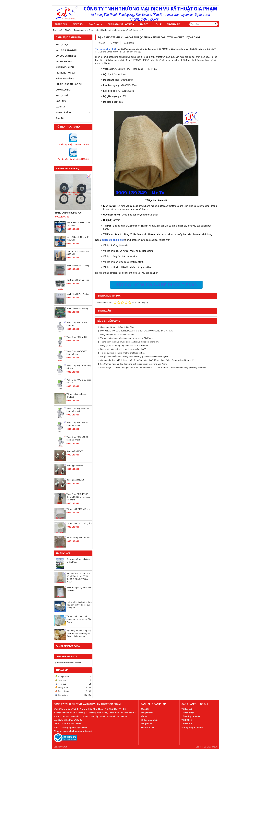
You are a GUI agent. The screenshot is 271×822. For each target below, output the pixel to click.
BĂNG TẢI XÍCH (63, 112)
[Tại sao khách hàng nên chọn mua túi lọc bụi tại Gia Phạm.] (60, 625)
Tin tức (144, 24)
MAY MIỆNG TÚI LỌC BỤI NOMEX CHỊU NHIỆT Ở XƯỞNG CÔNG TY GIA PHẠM (136, 331)
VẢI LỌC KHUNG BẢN (66, 50)
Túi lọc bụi (187, 709)
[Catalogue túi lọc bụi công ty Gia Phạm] (60, 568)
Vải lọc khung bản (149, 720)
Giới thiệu (78, 24)
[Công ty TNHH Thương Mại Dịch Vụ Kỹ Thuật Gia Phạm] (135, 20)
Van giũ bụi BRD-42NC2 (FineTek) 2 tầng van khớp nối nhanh (78, 497)
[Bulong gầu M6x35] (60, 460)
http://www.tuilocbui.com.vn (69, 663)
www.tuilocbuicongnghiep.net (77, 731)
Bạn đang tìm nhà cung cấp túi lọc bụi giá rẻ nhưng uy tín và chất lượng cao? (78, 633)
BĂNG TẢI (60, 107)
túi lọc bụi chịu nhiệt (113, 240)
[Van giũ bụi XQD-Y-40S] (60, 346)
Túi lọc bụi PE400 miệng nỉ (78, 509)
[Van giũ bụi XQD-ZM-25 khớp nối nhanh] (60, 432)
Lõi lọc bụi (187, 724)
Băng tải (145, 709)
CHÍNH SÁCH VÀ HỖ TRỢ (120, 24)
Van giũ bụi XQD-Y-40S (76, 337)
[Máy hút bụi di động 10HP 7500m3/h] (60, 232)
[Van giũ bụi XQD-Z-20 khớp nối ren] (60, 389)
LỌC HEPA (61, 101)
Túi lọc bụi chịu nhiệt (105, 49)
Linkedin (129, 43)
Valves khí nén (148, 727)
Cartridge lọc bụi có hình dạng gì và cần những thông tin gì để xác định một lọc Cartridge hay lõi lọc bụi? (147, 360)
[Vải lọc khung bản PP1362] (60, 547)
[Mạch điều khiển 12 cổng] (60, 289)
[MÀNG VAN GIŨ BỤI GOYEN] (73, 192)
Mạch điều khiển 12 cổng (77, 280)
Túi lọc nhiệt (188, 713)
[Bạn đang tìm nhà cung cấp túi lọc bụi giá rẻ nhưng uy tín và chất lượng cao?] (60, 640)
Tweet (115, 43)
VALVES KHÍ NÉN (64, 61)
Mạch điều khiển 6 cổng (77, 308)
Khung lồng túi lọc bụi (192, 727)
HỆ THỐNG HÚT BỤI (65, 73)
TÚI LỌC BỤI (62, 44)
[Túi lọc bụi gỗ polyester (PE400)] (60, 403)
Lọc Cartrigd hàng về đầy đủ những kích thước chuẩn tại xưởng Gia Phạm (133, 364)
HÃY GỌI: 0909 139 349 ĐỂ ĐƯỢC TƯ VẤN (156, 285)
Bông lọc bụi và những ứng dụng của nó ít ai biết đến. (124, 345)
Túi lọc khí (62, 95)
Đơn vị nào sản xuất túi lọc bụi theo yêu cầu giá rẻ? (123, 349)
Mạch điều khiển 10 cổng (77, 265)
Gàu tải (144, 716)
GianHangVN (212, 747)
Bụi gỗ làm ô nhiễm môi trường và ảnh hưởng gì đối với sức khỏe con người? (134, 356)
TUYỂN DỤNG (173, 24)
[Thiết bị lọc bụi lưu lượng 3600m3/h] (60, 260)
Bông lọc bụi (147, 724)
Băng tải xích (147, 713)
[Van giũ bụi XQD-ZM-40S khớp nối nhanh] (60, 417)
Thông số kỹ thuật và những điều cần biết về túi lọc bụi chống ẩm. (79, 605)
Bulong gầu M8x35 (74, 465)
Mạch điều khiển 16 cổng (77, 294)
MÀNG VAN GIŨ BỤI (65, 78)
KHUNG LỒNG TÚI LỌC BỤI (69, 84)
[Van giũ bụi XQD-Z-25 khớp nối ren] (60, 375)
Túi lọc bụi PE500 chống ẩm (79, 523)
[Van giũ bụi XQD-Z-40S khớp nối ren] (60, 360)
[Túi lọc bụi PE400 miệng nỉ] (60, 518)
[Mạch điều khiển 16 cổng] (60, 303)
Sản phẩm (94, 24)
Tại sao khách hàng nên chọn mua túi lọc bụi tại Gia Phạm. (78, 619)
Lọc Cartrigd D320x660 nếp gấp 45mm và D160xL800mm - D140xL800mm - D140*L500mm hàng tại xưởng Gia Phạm (153, 367)
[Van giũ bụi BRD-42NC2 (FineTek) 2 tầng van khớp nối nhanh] (60, 503)
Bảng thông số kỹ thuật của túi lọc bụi (117, 334)
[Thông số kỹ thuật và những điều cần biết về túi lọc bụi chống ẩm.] (60, 611)
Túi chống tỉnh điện (191, 716)
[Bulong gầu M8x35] (60, 475)
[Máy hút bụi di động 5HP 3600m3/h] (60, 246)
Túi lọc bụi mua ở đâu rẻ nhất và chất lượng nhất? (122, 353)
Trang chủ (61, 24)
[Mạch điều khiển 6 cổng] (60, 317)
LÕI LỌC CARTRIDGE (66, 56)
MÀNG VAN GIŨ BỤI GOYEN (68, 213)
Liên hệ (157, 24)
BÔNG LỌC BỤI (63, 90)
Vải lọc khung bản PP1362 (78, 537)
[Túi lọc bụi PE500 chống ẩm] (60, 532)
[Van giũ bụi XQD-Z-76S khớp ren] (60, 332)
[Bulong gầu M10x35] (60, 489)
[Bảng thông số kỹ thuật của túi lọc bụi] (60, 597)
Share (102, 43)
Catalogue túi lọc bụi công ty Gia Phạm (117, 327)
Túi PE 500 (187, 720)
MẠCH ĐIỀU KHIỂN (65, 67)
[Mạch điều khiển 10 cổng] (60, 275)
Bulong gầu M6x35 (74, 451)
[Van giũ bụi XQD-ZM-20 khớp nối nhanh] (60, 446)
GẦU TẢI (60, 118)
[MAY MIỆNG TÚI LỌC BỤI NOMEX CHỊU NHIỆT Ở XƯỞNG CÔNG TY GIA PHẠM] (60, 582)
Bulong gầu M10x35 (75, 480)
